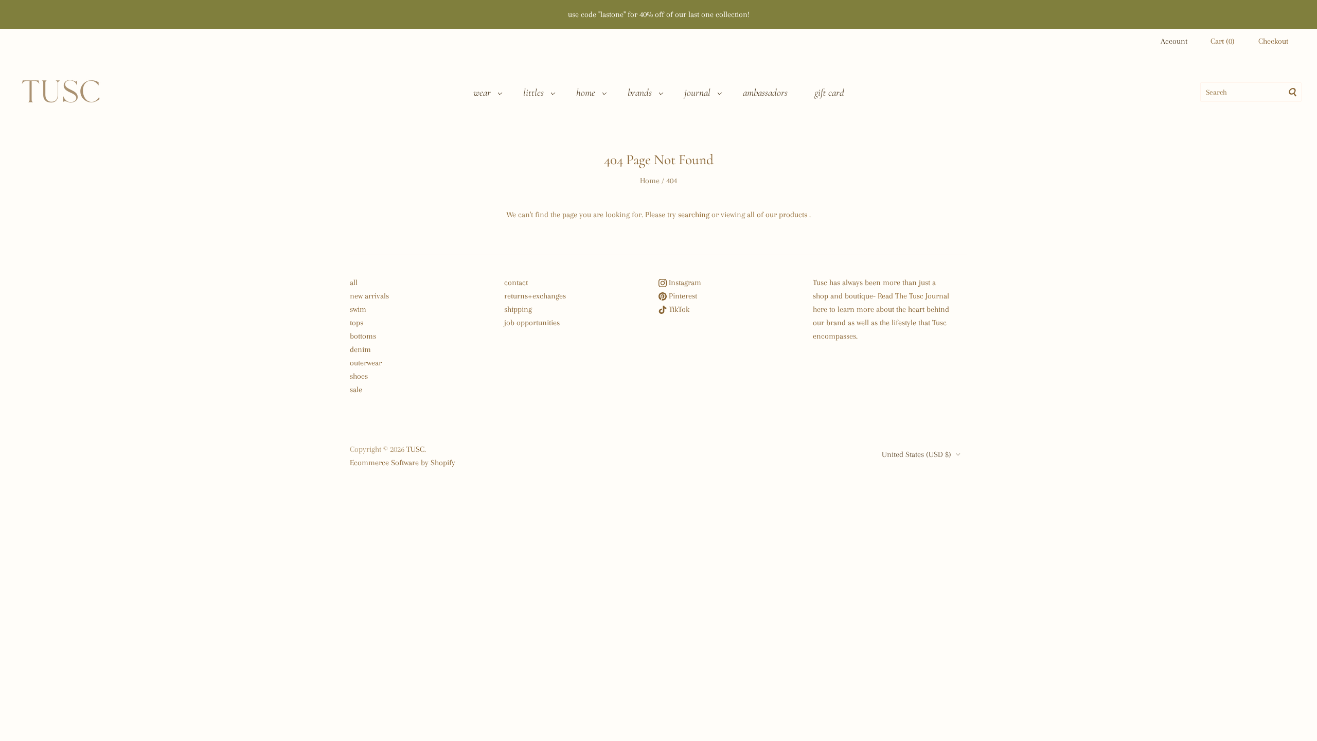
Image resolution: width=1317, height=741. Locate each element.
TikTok (678, 309)
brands (640, 92)
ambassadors (765, 92)
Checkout (1273, 41)
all (354, 282)
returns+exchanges (535, 296)
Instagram (684, 282)
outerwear (366, 362)
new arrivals (369, 296)
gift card (829, 92)
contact (516, 282)
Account (1174, 41)
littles (533, 92)
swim (358, 309)
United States (916, 454)
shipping (518, 309)
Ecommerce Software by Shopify (402, 462)
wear (482, 92)
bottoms (363, 336)
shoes (359, 376)
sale (356, 389)
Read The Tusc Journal (913, 296)
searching (693, 214)
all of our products (777, 214)
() (1223, 41)
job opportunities (532, 322)
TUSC (415, 449)
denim (360, 349)
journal (697, 92)
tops (356, 322)
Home (650, 180)
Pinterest (682, 296)
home (585, 92)
